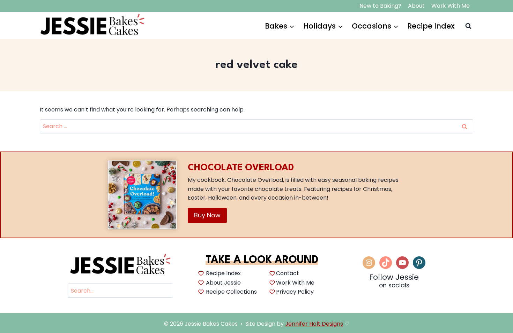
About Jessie (223, 283)
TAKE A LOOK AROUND (262, 260)
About (416, 6)
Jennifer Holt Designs (314, 324)
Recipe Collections (231, 292)
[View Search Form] (467, 26)
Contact (287, 273)
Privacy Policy (295, 292)
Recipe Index (430, 26)
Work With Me (450, 6)
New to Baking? (380, 6)
